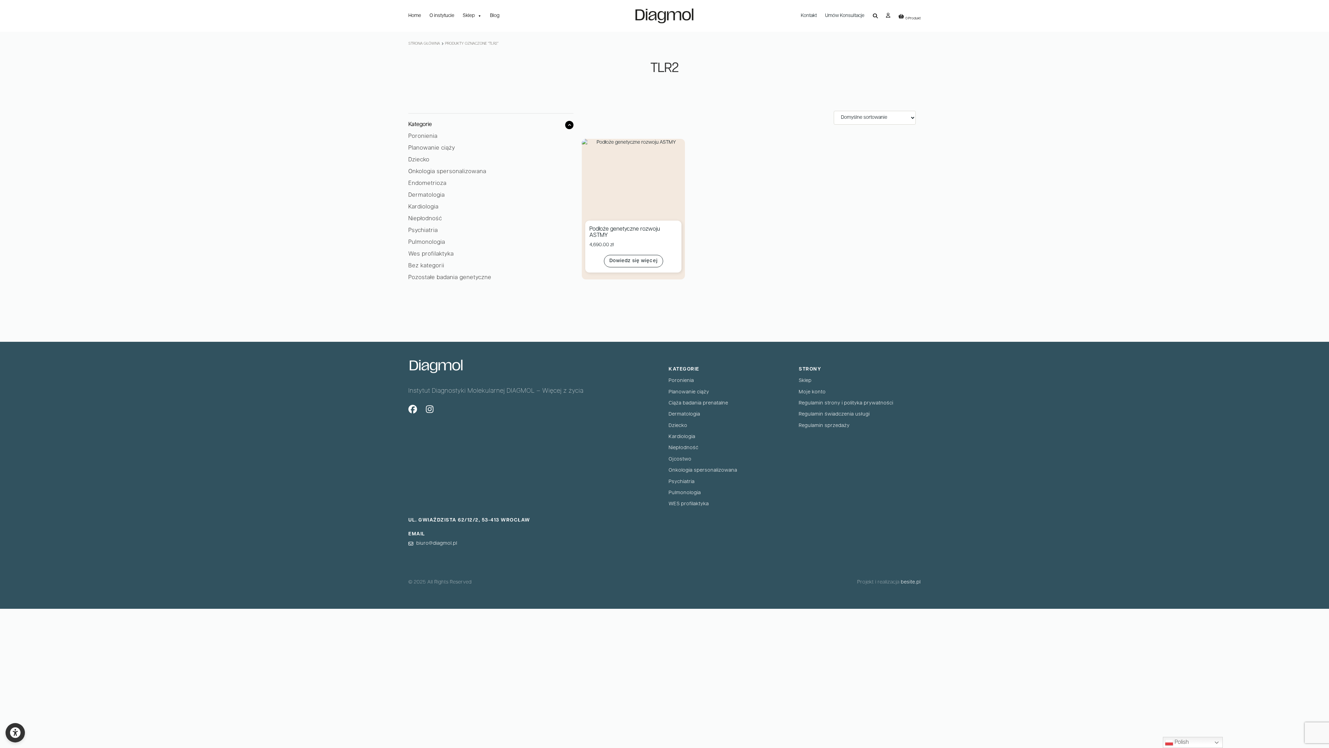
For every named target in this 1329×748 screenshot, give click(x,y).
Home (414, 15)
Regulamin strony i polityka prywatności (846, 403)
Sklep (469, 15)
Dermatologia (426, 195)
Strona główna (424, 44)
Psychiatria (423, 230)
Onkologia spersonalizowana (447, 172)
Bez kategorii (426, 266)
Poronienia (422, 136)
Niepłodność (425, 219)
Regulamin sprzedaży (824, 425)
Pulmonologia (426, 242)
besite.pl (911, 582)
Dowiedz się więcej (633, 261)
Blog (494, 15)
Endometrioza (427, 183)
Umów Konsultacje (845, 15)
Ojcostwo (680, 459)
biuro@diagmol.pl (436, 543)
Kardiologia (423, 207)
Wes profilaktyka (431, 254)
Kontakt (809, 15)
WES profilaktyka (689, 504)
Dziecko (419, 160)
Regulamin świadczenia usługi (834, 414)
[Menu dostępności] (15, 732)
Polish (1181, 742)
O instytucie (442, 15)
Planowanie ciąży (431, 148)
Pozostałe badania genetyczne (449, 277)
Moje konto (812, 392)
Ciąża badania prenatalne (698, 403)
